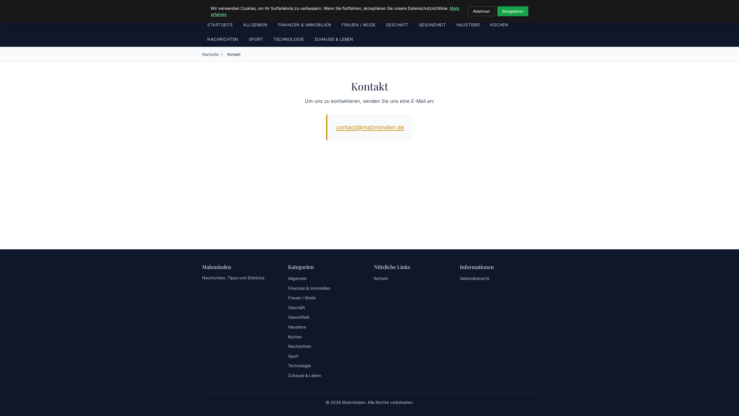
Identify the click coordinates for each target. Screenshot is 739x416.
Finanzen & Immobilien (304, 24)
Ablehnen (481, 11)
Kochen (499, 24)
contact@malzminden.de (370, 127)
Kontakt (381, 278)
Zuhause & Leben (333, 39)
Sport (256, 39)
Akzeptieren (513, 11)
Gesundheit (432, 24)
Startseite (220, 24)
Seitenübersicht (474, 278)
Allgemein (255, 24)
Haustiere (468, 24)
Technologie (288, 39)
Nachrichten (222, 39)
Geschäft (397, 24)
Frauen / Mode (358, 24)
